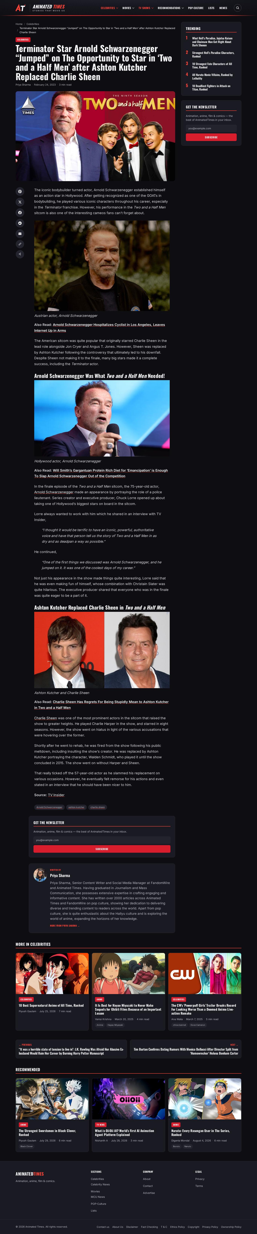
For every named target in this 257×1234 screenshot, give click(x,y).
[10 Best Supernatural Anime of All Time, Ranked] (52, 973)
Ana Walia (177, 1019)
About (147, 1178)
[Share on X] (20, 202)
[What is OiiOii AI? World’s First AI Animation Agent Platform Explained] (128, 1098)
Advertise (149, 1192)
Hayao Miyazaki (115, 1025)
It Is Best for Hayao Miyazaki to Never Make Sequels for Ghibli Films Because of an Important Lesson (128, 1009)
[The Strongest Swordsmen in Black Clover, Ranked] (52, 1098)
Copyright (193, 1226)
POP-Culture (196, 8)
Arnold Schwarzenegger (54, 492)
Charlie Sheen (45, 718)
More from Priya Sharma (65, 925)
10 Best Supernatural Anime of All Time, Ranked (51, 1005)
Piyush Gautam (27, 1011)
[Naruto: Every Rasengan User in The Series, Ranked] (204, 1098)
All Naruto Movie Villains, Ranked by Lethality (212, 76)
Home (19, 23)
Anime (100, 999)
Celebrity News (100, 1184)
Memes (223, 8)
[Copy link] (20, 244)
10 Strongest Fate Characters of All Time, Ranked (212, 65)
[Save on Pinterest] (20, 191)
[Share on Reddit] (20, 223)
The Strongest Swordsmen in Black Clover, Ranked (47, 1132)
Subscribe (102, 849)
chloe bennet (179, 1025)
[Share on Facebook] (20, 212)
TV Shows (144, 8)
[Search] (237, 8)
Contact (148, 1185)
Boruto (176, 1146)
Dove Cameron (198, 1025)
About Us (117, 1226)
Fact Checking (149, 1226)
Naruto (187, 1146)
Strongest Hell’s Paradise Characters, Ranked (213, 54)
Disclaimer (132, 1226)
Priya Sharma (23, 84)
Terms (199, 1185)
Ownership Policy (231, 1226)
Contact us (103, 1226)
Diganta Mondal (180, 1140)
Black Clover (27, 1146)
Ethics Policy (177, 1226)
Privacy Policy (210, 1226)
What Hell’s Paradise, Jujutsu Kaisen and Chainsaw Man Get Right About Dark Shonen (212, 41)
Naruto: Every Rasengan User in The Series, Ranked (200, 1132)
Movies (126, 8)
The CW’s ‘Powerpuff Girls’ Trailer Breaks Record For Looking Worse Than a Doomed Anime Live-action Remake (203, 1009)
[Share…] (20, 254)
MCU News (98, 1196)
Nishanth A (101, 1140)
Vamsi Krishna (103, 1019)
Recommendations (169, 8)
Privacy (200, 1178)
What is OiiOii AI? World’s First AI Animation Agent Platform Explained (124, 1132)
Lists (211, 8)
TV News (101, 1124)
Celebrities (108, 8)
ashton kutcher (76, 807)
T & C (164, 1226)
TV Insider (56, 795)
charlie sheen (97, 807)
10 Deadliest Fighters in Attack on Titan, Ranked (211, 87)
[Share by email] (20, 233)
